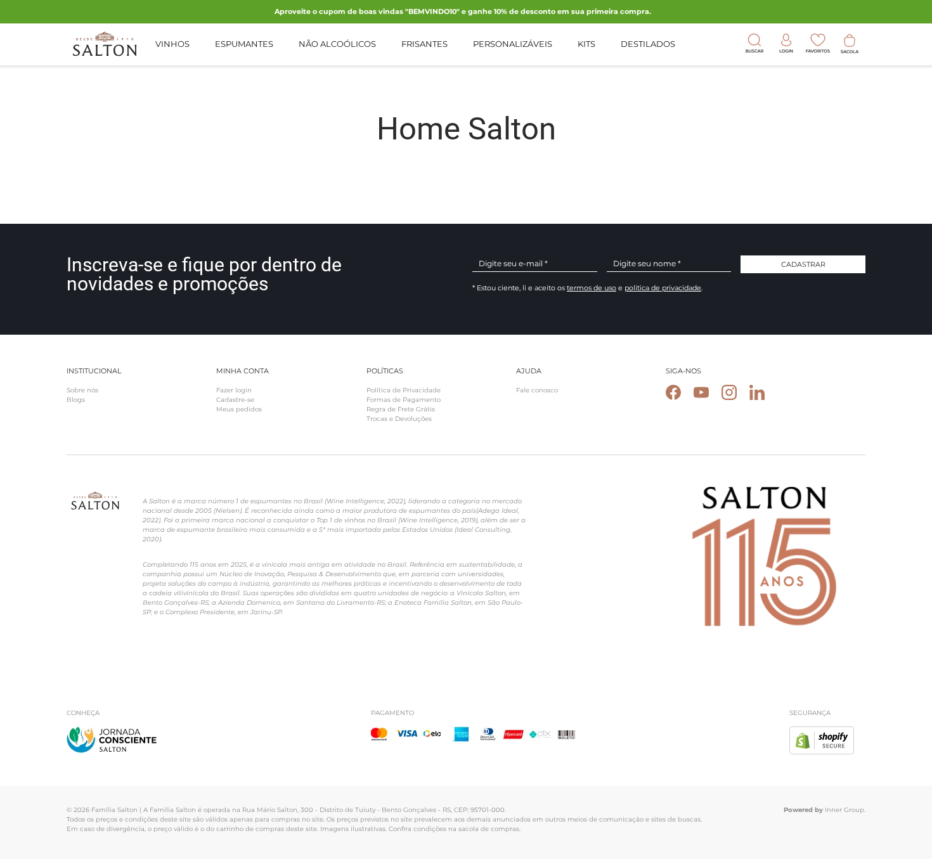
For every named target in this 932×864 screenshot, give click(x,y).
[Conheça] (112, 734)
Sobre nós (82, 390)
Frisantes (424, 44)
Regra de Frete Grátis (400, 409)
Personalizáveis (512, 44)
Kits (586, 44)
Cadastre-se (235, 400)
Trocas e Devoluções (399, 419)
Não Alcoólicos (337, 44)
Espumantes (244, 44)
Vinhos (172, 44)
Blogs (76, 400)
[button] (849, 44)
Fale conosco (537, 390)
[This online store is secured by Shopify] (821, 734)
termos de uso (591, 287)
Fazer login (234, 390)
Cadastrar (803, 264)
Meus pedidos (239, 409)
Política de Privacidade (403, 390)
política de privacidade (663, 287)
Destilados (648, 44)
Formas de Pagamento (403, 400)
